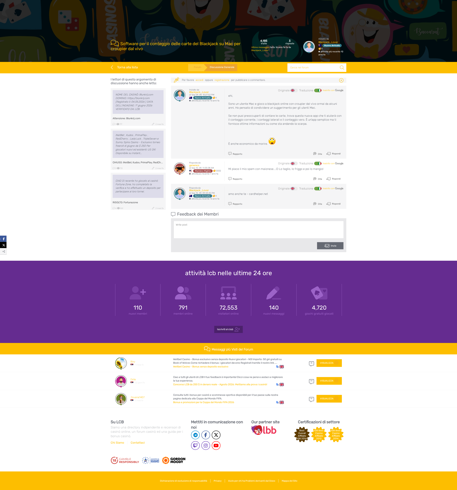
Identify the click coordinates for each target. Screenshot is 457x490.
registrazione (222, 80)
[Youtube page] (216, 445)
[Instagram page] (205, 445)
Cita (319, 154)
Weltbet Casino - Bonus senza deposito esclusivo (200, 366)
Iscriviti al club (225, 329)
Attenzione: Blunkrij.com (126, 118)
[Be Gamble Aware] (150, 460)
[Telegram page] (195, 435)
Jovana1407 (137, 397)
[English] (294, 90)
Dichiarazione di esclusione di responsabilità (183, 480)
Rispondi (336, 153)
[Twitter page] (216, 435)
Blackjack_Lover (259, 50)
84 (311, 381)
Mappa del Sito (289, 480)
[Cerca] (342, 67)
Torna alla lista (127, 67)
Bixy (132, 361)
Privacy (218, 480)
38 (311, 363)
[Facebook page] (205, 435)
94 (311, 399)
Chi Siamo (117, 442)
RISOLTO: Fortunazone (125, 202)
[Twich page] (195, 445)
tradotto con (329, 90)
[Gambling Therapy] (173, 460)
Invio (333, 245)
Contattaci (138, 442)
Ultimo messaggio (260, 47)
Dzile (133, 379)
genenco (194, 165)
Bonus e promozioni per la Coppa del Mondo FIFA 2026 (203, 402)
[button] (280, 366)
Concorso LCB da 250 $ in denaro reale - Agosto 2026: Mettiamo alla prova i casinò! (220, 384)
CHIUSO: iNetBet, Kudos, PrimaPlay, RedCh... (138, 162)
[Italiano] (317, 90)
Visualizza (326, 363)
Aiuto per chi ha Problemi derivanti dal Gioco (251, 480)
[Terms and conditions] (125, 460)
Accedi (199, 80)
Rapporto (237, 154)
